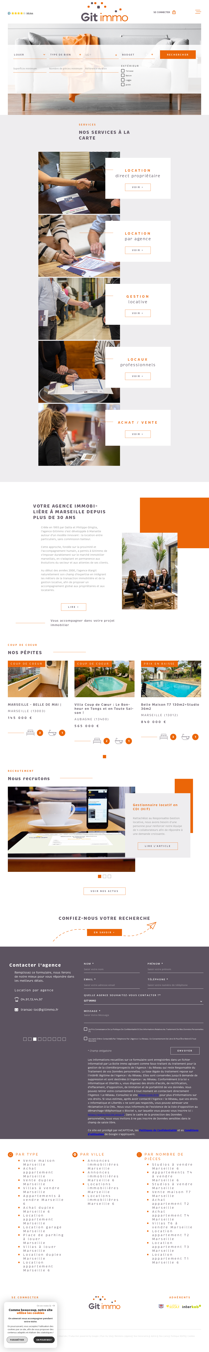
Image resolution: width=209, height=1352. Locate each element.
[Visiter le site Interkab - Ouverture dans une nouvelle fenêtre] (191, 1306)
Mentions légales (122, 1336)
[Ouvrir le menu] (198, 12)
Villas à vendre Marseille (41, 1190)
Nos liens (163, 1336)
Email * (90, 979)
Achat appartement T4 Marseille (171, 1215)
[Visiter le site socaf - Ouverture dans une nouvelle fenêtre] (173, 1306)
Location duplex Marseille (42, 1257)
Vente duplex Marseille (38, 1182)
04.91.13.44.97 (31, 999)
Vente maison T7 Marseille (171, 1194)
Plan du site (106, 1336)
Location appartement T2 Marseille (171, 1235)
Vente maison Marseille (39, 1163)
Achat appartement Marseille (38, 1172)
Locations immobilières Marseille (103, 1188)
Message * (92, 1011)
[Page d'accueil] (104, 12)
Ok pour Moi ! (44, 1339)
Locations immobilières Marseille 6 (103, 1200)
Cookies (191, 1336)
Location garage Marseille (42, 1229)
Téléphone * (158, 979)
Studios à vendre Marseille (172, 1186)
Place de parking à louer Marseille (43, 1239)
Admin (154, 1336)
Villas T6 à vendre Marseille (172, 1225)
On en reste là (44, 1306)
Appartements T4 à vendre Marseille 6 (172, 1176)
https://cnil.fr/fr (148, 1095)
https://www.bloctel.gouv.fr (106, 1114)
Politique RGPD (178, 1336)
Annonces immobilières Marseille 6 (103, 1176)
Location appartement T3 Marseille (171, 1247)
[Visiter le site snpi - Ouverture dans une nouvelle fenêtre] (161, 1306)
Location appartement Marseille (38, 1219)
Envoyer (185, 1050)
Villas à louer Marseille (39, 1249)
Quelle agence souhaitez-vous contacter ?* (122, 995)
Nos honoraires (141, 1336)
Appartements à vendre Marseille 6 (43, 1200)
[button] (104, 756)
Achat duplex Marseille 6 (38, 1210)
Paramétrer (17, 1339)
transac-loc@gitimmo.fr (39, 1010)
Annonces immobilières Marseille (103, 1165)
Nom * (89, 963)
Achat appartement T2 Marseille (171, 1204)
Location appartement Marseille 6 (38, 1266)
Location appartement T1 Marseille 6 (170, 1259)
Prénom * (155, 963)
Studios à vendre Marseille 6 (172, 1167)
